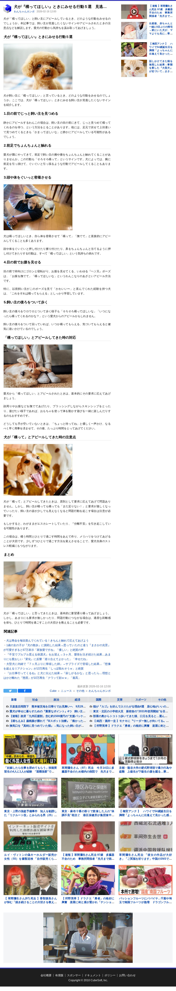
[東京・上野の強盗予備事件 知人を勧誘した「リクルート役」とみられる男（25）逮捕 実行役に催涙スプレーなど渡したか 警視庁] (30, 793)
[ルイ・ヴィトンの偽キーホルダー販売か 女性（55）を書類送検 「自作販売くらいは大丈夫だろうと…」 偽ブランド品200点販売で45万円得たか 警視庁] (30, 836)
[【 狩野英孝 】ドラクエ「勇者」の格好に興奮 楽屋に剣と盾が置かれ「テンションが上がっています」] (88, 880)
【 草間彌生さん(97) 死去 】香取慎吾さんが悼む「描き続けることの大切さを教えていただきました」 (30, 902)
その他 (162, 699)
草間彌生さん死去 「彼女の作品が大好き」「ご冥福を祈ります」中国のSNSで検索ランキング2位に (145, 858)
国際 (98, 699)
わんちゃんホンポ (24, 11)
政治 (56, 699)
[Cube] (7, 12)
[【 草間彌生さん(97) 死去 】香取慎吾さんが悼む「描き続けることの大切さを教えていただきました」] (30, 880)
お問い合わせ (127, 975)
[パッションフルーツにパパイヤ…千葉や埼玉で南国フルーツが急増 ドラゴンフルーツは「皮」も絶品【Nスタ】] (145, 880)
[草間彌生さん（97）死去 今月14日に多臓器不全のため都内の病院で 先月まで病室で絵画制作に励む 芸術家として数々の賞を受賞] (88, 749)
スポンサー (74, 975)
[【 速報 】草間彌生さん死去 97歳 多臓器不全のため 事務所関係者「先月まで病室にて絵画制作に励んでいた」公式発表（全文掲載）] (134, 11)
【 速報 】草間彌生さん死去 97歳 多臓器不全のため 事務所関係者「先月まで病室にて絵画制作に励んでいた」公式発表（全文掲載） (161, 15)
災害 (120, 699)
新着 (14, 699)
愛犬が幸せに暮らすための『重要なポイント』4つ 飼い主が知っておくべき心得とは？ (64, 711)
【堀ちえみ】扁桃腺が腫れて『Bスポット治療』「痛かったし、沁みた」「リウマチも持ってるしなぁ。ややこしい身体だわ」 (88, 720)
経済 (77, 699)
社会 (35, 699)
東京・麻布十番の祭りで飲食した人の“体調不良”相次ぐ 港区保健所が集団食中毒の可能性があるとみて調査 (88, 815)
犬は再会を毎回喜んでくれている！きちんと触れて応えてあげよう (47, 640)
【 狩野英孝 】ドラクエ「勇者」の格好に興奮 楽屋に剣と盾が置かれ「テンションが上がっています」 (88, 902)
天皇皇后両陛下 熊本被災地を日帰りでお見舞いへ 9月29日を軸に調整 (55, 706)
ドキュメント (92, 975)
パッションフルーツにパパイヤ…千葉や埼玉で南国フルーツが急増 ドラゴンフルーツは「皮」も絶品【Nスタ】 (145, 902)
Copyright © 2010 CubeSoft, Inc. (88, 980)
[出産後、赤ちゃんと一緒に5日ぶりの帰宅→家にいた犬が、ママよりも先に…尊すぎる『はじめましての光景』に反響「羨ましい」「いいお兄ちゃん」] (134, 35)
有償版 (59, 975)
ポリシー (110, 975)
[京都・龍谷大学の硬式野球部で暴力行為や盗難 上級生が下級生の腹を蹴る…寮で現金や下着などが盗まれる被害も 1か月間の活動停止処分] (145, 749)
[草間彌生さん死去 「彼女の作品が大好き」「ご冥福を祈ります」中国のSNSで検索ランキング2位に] (145, 836)
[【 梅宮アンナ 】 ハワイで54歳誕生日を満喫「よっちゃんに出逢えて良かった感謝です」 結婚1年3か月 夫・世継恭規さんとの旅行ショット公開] (134, 49)
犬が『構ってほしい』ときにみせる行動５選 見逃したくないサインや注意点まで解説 (89, 6)
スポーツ (140, 699)
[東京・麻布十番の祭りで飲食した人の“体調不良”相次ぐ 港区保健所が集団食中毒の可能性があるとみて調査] (88, 793)
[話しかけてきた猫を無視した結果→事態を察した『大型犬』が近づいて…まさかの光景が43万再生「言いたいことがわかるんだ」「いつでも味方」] (134, 72)
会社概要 (46, 975)
